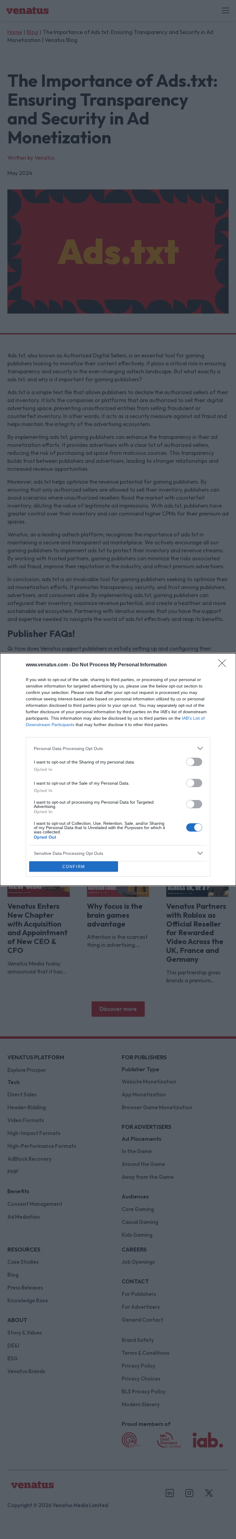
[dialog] (118, 769)
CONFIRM (73, 866)
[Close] (224, 665)
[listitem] (118, 748)
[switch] (194, 762)
